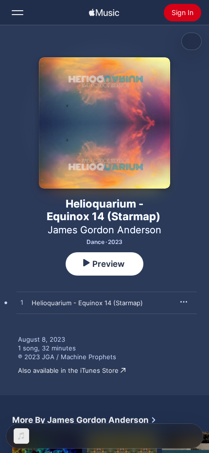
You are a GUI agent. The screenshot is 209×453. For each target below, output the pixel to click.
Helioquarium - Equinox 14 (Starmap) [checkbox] (87, 303)
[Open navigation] (17, 12)
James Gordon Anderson (104, 230)
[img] (104, 12)
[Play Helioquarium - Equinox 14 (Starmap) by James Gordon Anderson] (22, 302)
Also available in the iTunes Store (68, 370)
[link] (84, 420)
